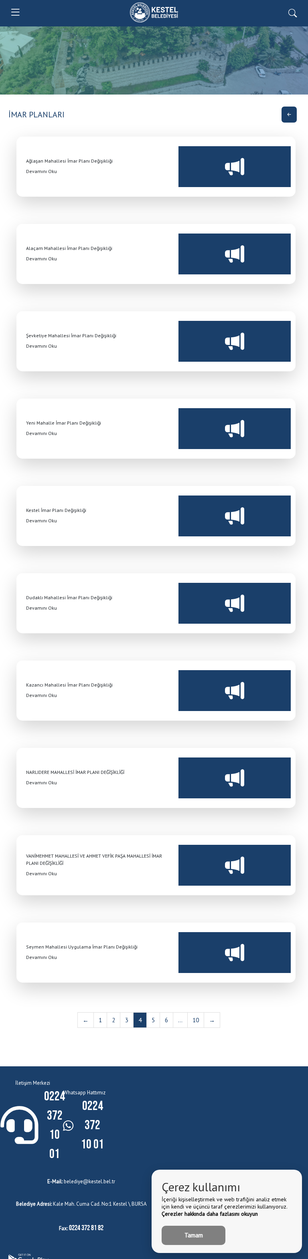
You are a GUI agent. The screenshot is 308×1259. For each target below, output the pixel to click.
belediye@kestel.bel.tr (81, 1181)
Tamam (193, 1235)
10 (195, 1020)
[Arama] (292, 12)
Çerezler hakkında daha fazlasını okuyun (210, 1213)
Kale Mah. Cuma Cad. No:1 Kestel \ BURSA (81, 1204)
